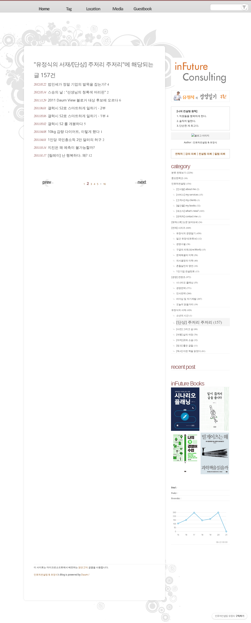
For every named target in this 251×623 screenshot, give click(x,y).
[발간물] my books (188, 205)
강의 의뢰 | (191, 153)
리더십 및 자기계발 (189, 299)
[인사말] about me (187, 189)
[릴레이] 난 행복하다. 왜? (63, 155)
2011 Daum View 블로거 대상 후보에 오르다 (77, 100)
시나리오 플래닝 (187, 282)
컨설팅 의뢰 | (206, 153)
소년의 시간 (184, 315)
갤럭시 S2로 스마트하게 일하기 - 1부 (71, 115)
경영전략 (183, 288)
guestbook (143, 9)
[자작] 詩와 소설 (187, 340)
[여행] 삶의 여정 (187, 334)
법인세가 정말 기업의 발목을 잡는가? (71, 84)
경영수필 (183, 244)
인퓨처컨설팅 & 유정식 (46, 574)
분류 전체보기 (182, 172)
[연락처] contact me (188, 216)
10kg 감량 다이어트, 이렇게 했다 (68, 131)
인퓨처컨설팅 (181, 183)
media (118, 9)
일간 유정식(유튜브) (189, 238)
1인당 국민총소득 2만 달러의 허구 (69, 139)
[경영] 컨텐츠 (181, 277)
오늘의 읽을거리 (187, 304)
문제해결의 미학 (187, 255)
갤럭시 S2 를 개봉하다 (60, 123)
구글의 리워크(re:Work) (191, 249)
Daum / (85, 574)
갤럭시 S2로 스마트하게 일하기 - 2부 (70, 108)
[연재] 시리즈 (181, 227)
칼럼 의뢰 (219, 153)
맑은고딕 (83, 567)
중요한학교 (179, 178)
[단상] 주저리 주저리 (199, 322)
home (44, 9)
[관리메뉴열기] (244, 7)
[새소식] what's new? (190, 211)
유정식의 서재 (181, 310)
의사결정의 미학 (187, 260)
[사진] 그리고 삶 (187, 329)
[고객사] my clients (188, 200)
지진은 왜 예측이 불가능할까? (64, 147)
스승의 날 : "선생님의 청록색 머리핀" (71, 92)
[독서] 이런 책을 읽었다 (190, 351)
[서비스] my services (189, 194)
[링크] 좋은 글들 (187, 345)
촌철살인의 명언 (187, 266)
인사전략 (183, 293)
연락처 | (180, 153)
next (140, 182)
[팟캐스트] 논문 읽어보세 (186, 222)
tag (69, 9)
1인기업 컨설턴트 (187, 271)
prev (48, 182)
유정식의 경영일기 (188, 233)
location (93, 9)
